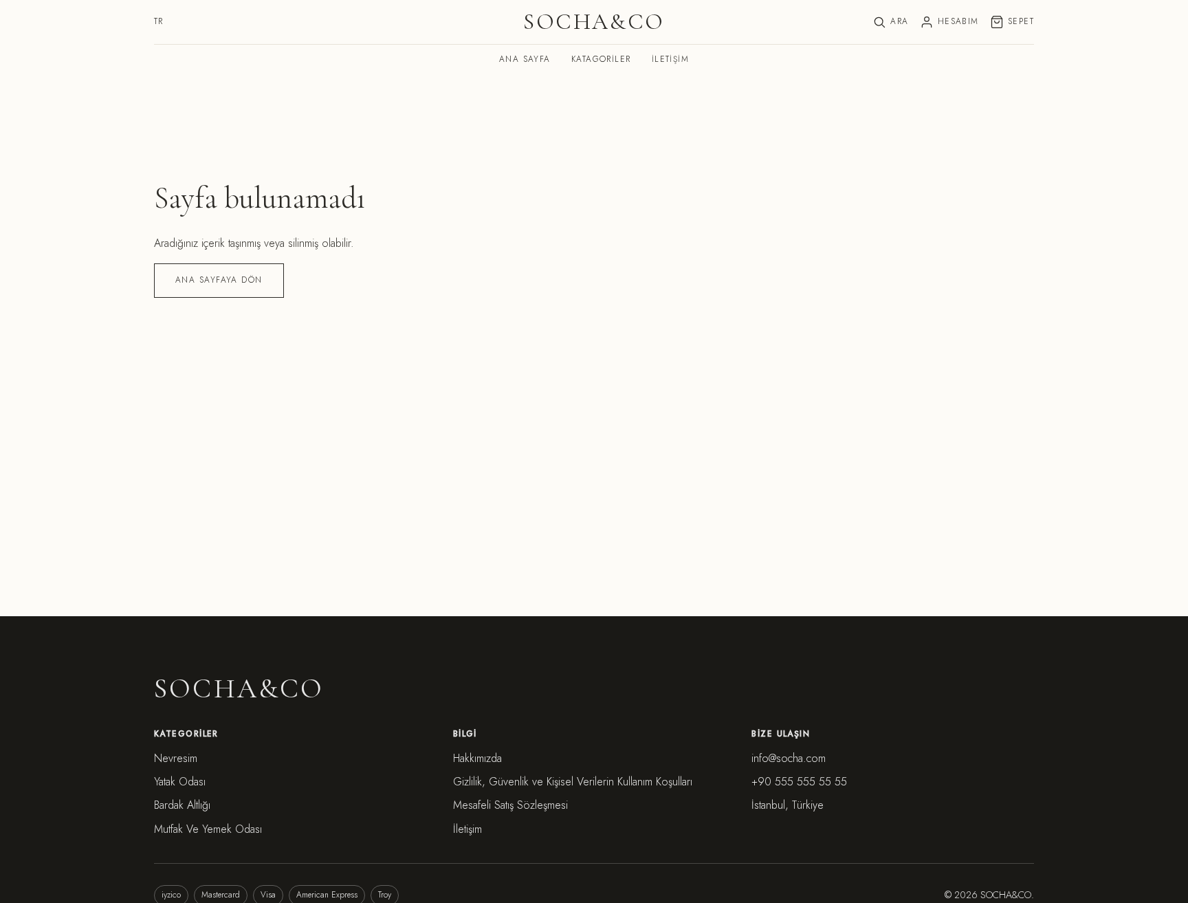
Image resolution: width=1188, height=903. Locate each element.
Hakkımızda (477, 758)
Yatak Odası (180, 782)
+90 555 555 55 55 (799, 782)
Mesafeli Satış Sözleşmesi (510, 805)
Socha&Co (594, 22)
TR (159, 21)
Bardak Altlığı (182, 805)
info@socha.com (788, 758)
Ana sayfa (525, 59)
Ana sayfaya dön (219, 280)
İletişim (671, 59)
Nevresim (175, 758)
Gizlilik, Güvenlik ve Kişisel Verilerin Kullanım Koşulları (572, 782)
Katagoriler (601, 59)
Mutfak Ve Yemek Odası (208, 829)
